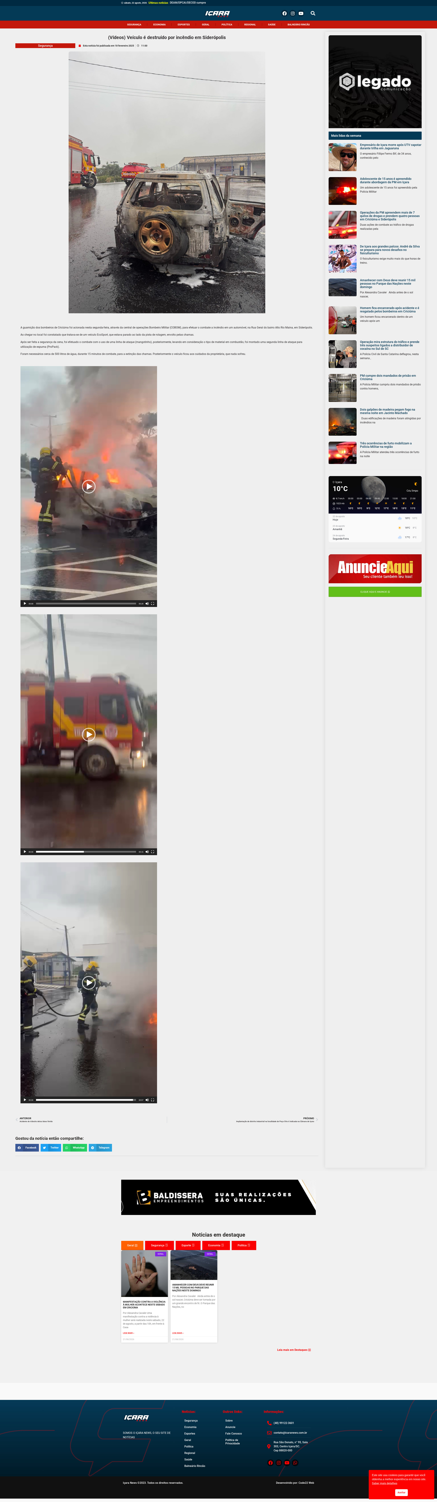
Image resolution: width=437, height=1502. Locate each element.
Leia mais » (128, 1333)
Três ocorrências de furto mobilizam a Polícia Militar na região (386, 444)
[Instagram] (292, 13)
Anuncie (230, 1427)
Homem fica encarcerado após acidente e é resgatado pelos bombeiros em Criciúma (389, 309)
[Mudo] (147, 603)
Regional (250, 24)
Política (227, 24)
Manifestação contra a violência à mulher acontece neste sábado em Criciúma (144, 1304)
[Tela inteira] (152, 603)
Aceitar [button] (401, 1492)
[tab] (132, 1245)
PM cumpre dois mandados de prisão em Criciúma (388, 377)
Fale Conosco (233, 1433)
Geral (205, 24)
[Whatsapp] (295, 1462)
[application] (88, 486)
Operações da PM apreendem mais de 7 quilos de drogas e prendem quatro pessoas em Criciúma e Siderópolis (390, 216)
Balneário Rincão (299, 24)
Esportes (184, 24)
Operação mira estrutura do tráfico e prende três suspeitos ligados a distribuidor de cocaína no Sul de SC (389, 345)
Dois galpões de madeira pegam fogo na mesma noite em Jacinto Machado (387, 411)
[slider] (86, 603)
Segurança (134, 24)
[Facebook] (284, 13)
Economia (159, 24)
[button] (313, 13)
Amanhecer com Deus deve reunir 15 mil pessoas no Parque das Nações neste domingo (387, 283)
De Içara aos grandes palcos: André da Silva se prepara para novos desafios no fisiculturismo (390, 250)
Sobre (229, 1420)
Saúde (272, 24)
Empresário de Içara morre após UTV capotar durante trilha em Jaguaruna (390, 146)
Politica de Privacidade (232, 1441)
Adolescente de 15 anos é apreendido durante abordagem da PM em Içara (385, 180)
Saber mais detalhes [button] (384, 1483)
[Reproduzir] (25, 603)
